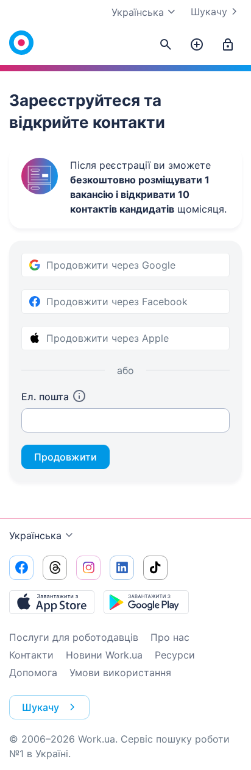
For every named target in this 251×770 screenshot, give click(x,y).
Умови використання (120, 672)
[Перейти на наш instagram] (88, 568)
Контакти (31, 655)
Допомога (33, 672)
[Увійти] (228, 45)
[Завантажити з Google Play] (146, 602)
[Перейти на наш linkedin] (122, 568)
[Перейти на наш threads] (55, 568)
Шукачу (209, 11)
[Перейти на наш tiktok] (155, 568)
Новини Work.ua (104, 655)
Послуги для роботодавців (73, 637)
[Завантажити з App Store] (51, 602)
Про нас (169, 637)
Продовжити (65, 457)
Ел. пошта (45, 396)
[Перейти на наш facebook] (21, 568)
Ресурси (175, 655)
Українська (35, 535)
